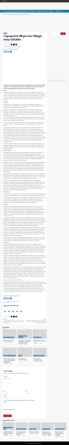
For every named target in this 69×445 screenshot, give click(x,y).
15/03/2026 (40, 343)
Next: (36, 320)
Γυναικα (35, 355)
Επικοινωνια (58, 11)
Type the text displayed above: (9, 409)
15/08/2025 (25, 360)
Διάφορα (51, 11)
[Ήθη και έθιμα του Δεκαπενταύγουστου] (25, 352)
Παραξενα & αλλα (11, 337)
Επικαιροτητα (10, 355)
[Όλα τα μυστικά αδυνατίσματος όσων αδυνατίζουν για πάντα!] (40, 352)
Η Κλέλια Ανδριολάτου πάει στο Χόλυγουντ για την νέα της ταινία (39, 341)
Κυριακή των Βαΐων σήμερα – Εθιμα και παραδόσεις (9, 341)
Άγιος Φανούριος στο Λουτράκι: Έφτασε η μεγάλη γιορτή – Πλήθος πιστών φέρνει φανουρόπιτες (59, 433)
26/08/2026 (62, 436)
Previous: (13, 320)
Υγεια (43, 355)
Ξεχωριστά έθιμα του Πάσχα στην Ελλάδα (12, 301)
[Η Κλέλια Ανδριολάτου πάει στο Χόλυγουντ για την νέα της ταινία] (40, 334)
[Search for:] (55, 33)
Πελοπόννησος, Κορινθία (42, 11)
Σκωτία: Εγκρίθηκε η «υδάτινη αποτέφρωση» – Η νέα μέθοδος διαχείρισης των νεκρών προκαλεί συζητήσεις (24, 342)
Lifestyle (35, 337)
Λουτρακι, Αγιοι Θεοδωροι (8, 427)
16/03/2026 (25, 344)
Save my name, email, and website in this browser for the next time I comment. (20, 400)
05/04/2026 (10, 342)
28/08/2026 (49, 435)
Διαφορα (5, 33)
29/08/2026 (23, 435)
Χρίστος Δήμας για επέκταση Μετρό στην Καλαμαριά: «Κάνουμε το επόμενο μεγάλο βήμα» (47, 433)
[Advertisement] (34, 23)
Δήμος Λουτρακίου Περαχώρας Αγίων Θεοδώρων (17, 11)
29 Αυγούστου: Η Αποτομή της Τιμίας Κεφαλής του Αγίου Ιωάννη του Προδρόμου (21, 433)
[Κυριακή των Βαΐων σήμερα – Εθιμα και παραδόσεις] (10, 334)
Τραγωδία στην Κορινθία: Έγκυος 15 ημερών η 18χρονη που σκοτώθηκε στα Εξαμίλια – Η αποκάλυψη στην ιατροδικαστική (9, 360)
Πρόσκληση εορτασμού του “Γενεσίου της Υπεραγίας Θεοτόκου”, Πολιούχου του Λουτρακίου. (8, 433)
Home (4, 11)
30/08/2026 (10, 435)
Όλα (14, 355)
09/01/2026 (10, 363)
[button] (65, 11)
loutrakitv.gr (6, 42)
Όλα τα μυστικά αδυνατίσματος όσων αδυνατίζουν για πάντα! (38, 359)
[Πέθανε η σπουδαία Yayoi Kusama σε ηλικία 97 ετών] (34, 426)
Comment (5, 376)
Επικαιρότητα (32, 11)
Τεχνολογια (21, 337)
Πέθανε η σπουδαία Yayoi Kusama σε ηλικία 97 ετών (34, 432)
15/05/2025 (40, 361)
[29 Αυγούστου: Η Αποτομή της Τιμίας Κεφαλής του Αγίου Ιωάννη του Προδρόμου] (22, 426)
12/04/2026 (10, 42)
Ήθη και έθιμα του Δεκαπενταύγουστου (22, 359)
